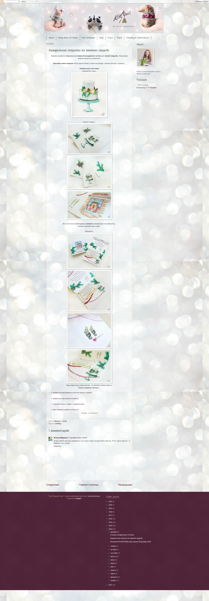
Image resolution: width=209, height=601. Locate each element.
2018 (111, 512)
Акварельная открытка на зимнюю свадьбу (126, 538)
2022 (111, 501)
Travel (119, 37)
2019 (111, 508)
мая (112, 567)
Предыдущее (125, 484)
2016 (111, 519)
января (113, 580)
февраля (114, 577)
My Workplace (88, 37)
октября (114, 549)
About (51, 37)
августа (114, 556)
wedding (58, 423)
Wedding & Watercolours (137, 37)
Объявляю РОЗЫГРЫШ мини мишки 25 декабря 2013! (130, 542)
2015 (111, 522)
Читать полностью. (143, 74)
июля (113, 560)
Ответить (57, 446)
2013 (111, 529)
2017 (111, 515)
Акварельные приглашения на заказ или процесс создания (72, 392)
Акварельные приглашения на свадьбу (65, 398)
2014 (111, 525)
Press (110, 37)
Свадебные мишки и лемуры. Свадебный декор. (69, 404)
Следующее (52, 484)
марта (113, 573)
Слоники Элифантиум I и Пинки (122, 535)
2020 (111, 505)
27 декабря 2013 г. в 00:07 (77, 438)
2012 (111, 585)
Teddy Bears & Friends (68, 37)
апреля (113, 570)
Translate (153, 88)
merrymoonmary (94, 496)
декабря (114, 532)
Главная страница (88, 484)
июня (113, 563)
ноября (113, 546)
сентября (114, 553)
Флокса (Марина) (60, 438)
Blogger (78, 498)
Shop (101, 37)
